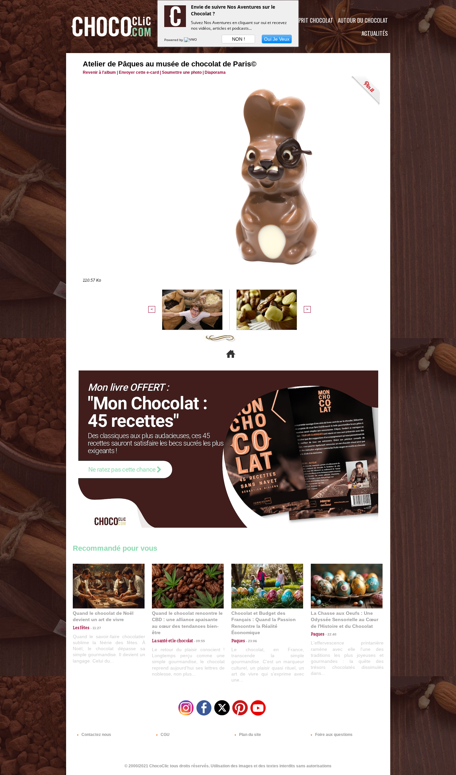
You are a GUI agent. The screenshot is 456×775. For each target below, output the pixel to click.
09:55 (199, 641)
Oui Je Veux (276, 39)
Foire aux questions (333, 734)
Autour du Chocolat (363, 20)
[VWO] (191, 39)
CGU (165, 734)
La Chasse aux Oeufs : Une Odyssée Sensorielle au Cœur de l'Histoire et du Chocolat (344, 619)
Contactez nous (95, 734)
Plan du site (249, 734)
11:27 (95, 628)
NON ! (238, 39)
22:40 (330, 634)
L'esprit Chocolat (311, 20)
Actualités (375, 33)
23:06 (251, 641)
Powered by (174, 39)
